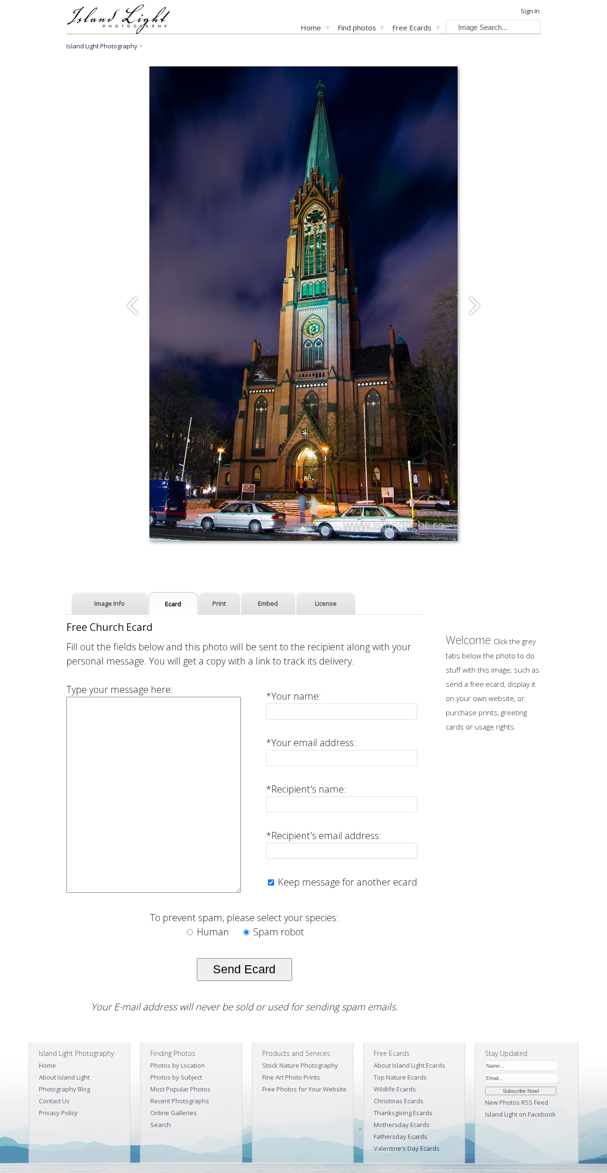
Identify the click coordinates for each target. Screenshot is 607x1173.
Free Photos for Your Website (304, 1089)
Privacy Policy (58, 1112)
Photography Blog (64, 1089)
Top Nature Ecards (400, 1077)
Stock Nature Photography (300, 1065)
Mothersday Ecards (402, 1124)
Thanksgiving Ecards (403, 1112)
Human (212, 931)
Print (219, 603)
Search (160, 1124)
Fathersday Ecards (400, 1136)
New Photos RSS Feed (516, 1102)
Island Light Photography (102, 46)
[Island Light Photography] (118, 31)
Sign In (530, 11)
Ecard (173, 604)
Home (311, 27)
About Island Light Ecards (409, 1065)
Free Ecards (412, 27)
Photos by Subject (176, 1077)
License (326, 603)
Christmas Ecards (398, 1101)
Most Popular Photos (180, 1089)
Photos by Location (177, 1065)
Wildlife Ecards (395, 1089)
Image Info (109, 603)
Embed (268, 603)
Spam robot (277, 931)
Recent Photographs (179, 1101)
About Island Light (64, 1077)
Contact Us (54, 1101)
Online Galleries (173, 1112)
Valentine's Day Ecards (407, 1148)
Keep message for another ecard (346, 882)
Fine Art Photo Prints (291, 1077)
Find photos (357, 27)
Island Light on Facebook (520, 1114)
